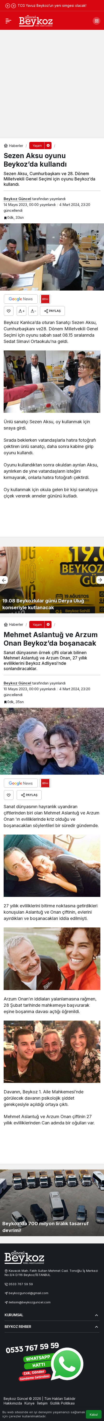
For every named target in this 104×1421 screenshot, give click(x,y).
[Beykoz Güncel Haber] (35, 20)
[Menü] (8, 21)
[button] (96, 21)
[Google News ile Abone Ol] (21, 299)
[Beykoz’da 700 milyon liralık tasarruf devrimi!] (52, 1202)
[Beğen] (9, 311)
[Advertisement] (52, 84)
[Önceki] (8, 5)
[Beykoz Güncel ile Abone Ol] (45, 299)
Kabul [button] (94, 1414)
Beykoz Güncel (17, 198)
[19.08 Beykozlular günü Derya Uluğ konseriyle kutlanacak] (52, 580)
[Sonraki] (13, 5)
